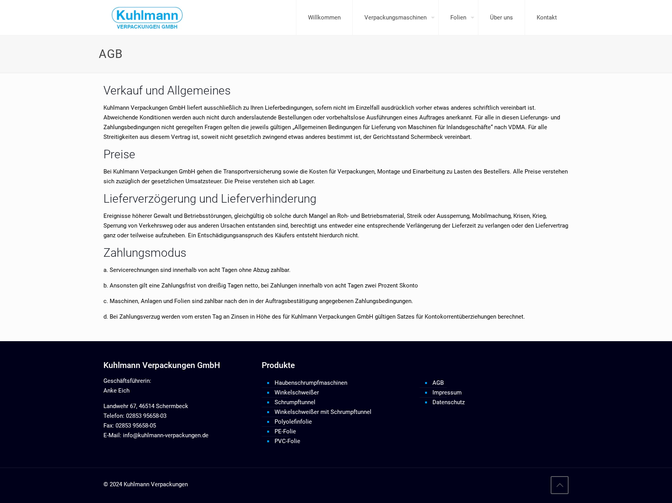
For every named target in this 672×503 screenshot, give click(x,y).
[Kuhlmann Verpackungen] (147, 17)
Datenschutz (448, 402)
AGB (438, 382)
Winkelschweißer (297, 392)
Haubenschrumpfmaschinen (311, 382)
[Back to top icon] (560, 485)
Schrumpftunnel (295, 402)
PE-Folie (285, 431)
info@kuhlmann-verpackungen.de (164, 435)
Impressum (447, 392)
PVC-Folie (287, 441)
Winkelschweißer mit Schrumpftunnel (323, 411)
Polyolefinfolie (293, 421)
